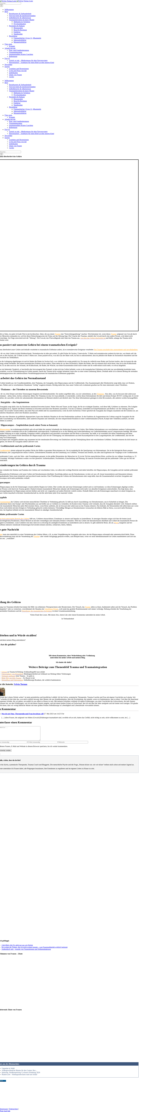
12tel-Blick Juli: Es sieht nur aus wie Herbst (17, 945)
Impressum (4, 1109)
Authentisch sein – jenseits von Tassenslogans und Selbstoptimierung (26, 949)
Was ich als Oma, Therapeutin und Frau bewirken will (22, 714)
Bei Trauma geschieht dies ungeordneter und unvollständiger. (116, 350)
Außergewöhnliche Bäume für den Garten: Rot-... (19, 1070)
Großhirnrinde (5, 450)
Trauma (57, 334)
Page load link (5, 1111)
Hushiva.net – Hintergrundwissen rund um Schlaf (19, 1074)
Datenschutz (13, 1109)
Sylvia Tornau (20, 684)
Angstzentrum (5, 502)
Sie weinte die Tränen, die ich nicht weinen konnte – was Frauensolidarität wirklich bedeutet (34, 947)
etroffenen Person (52, 609)
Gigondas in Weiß (8, 1068)
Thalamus (100, 394)
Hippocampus (5, 429)
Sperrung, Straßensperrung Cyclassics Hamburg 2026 (21, 1072)
